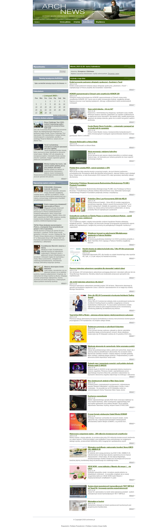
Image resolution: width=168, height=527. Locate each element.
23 (50, 110)
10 (55, 104)
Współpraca (100, 22)
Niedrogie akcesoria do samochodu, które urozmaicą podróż (111, 346)
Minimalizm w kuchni (96, 501)
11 (59, 104)
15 (46, 107)
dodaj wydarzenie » (60, 115)
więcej (131, 89)
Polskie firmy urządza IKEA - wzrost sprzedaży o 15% (90, 168)
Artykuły (77, 22)
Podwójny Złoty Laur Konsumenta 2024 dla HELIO (107, 199)
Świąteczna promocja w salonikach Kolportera (106, 327)
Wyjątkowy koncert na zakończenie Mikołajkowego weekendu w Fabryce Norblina (107, 234)
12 (64, 104)
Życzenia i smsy (113, 74)
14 (41, 107)
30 (50, 113)
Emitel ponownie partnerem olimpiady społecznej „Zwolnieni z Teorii (96, 82)
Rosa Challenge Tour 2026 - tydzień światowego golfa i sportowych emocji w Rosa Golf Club (54, 125)
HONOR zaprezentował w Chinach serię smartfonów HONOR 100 (94, 94)
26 (64, 110)
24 (55, 110)
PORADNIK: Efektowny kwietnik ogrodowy (53, 188)
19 (64, 107)
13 (36, 107)
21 (41, 110)
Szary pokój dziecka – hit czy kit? (100, 109)
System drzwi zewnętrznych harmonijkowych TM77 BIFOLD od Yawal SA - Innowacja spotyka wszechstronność (111, 487)
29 (46, 113)
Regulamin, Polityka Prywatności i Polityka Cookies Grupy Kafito (84, 526)
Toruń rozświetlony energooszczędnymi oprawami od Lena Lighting (55, 147)
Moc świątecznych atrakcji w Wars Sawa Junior (106, 381)
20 (36, 110)
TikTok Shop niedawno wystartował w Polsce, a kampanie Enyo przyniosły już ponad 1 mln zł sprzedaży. (48, 227)
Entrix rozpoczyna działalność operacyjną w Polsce (55, 205)
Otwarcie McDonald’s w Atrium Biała (83, 142)
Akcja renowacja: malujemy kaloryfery (102, 151)
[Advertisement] (84, 45)
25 (60, 110)
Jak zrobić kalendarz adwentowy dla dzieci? (86, 282)
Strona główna (65, 22)
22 (46, 110)
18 (60, 107)
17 (55, 107)
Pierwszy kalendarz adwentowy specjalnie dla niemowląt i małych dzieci (97, 268)
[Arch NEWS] (84, 10)
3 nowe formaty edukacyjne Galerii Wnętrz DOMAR (107, 414)
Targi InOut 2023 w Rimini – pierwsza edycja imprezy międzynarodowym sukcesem (101, 315)
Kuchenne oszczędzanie (97, 396)
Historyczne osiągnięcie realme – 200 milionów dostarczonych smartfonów (98, 434)
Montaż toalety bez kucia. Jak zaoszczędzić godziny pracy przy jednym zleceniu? (55, 166)
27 (36, 113)
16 (50, 107)
